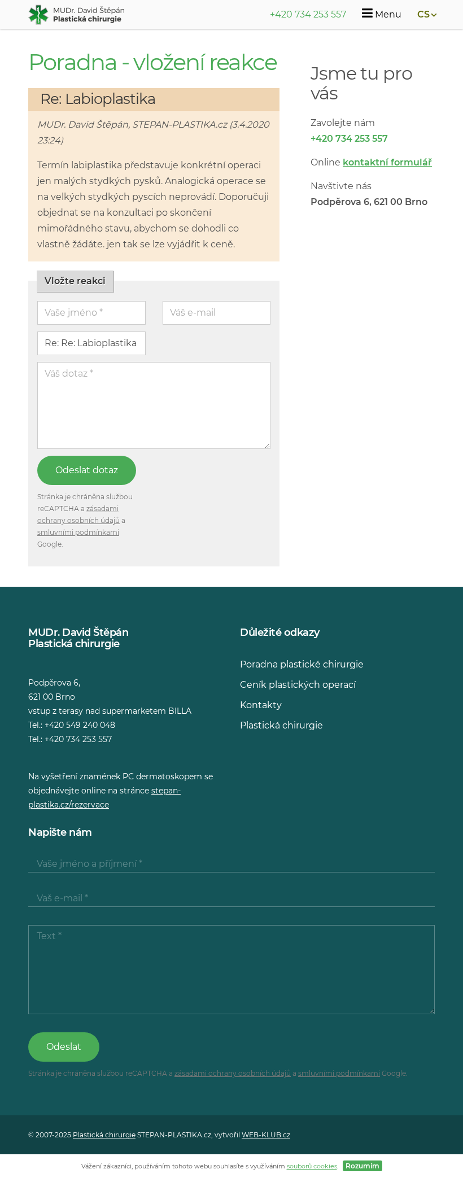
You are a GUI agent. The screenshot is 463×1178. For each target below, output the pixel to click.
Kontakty (261, 705)
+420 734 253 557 (308, 14)
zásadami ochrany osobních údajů (232, 1073)
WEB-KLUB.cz (266, 1135)
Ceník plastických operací (298, 684)
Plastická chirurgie (281, 725)
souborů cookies (312, 1166)
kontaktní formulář (387, 162)
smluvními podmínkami (78, 532)
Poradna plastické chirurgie (302, 664)
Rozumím (362, 1166)
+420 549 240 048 (80, 725)
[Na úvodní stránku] (76, 15)
